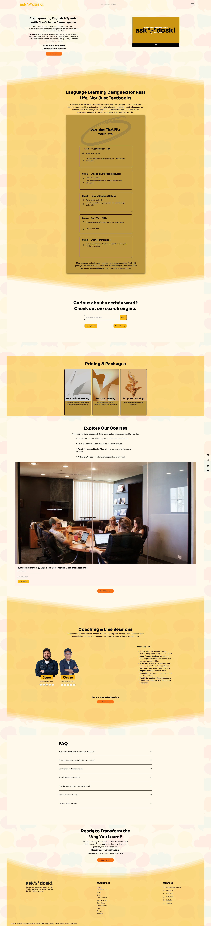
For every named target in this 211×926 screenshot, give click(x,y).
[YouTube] (208, 470)
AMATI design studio (47, 923)
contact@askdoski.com (173, 887)
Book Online (101, 903)
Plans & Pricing (102, 905)
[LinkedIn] (208, 465)
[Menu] (192, 4)
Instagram (169, 897)
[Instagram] (208, 455)
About (99, 892)
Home (99, 887)
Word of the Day (102, 900)
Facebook (169, 893)
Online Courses (102, 898)
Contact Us (169, 890)
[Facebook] (208, 460)
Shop (98, 895)
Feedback (100, 913)
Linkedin (169, 900)
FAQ (98, 908)
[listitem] (77, 392)
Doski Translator (102, 890)
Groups (99, 911)
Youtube (169, 903)
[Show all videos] (155, 45)
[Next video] (176, 30)
